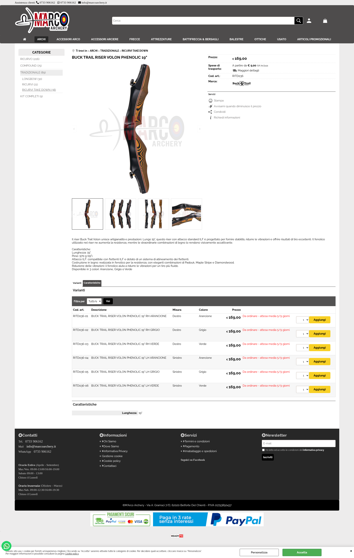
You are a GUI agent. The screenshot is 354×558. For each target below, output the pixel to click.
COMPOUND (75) (31, 65)
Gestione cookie (112, 456)
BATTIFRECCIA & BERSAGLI (200, 39)
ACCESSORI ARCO (68, 39)
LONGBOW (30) (32, 79)
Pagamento (192, 446)
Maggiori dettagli (248, 70)
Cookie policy (72, 553)
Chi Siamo (109, 441)
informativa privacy (313, 450)
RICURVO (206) (29, 59)
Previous (74, 214)
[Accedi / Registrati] (314, 20)
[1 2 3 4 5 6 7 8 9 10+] (302, 320)
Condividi (219, 111)
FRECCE (134, 39)
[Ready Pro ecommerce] (177, 536)
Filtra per (79, 301)
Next (199, 214)
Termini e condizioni (197, 441)
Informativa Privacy (115, 451)
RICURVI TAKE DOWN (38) (39, 90)
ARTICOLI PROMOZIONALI (314, 39)
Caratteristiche (92, 282)
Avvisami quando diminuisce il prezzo (237, 106)
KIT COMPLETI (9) (31, 96)
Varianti (77, 283)
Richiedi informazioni (227, 117)
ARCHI (41, 39)
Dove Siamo (111, 446)
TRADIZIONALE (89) (33, 72)
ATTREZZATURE (161, 39)
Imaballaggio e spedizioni (201, 451)
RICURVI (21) (30, 84)
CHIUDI (351, 550)
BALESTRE (236, 39)
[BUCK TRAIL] (241, 86)
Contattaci (109, 466)
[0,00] (330, 20)
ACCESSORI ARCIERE (104, 39)
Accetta (302, 552)
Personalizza (259, 552)
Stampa (219, 100)
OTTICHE (260, 39)
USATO (281, 39)
